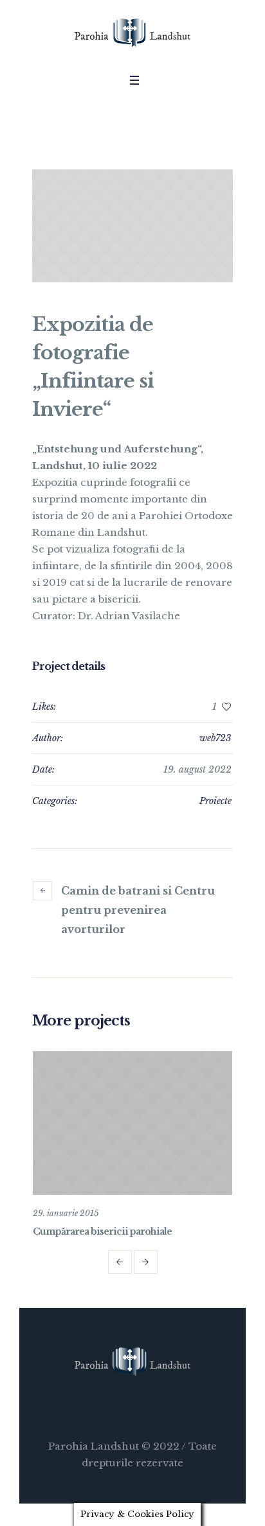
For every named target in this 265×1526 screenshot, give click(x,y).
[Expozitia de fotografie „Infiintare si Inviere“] (132, 225)
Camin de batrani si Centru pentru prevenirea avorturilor (138, 910)
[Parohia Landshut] (133, 33)
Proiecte (215, 801)
